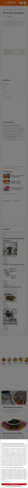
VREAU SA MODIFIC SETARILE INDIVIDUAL (14, 486)
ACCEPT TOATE (14, 484)
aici (2, 459)
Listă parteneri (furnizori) (6, 481)
